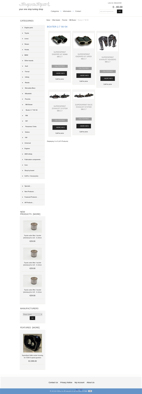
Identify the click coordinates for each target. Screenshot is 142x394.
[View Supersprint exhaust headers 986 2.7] (107, 51)
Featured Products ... (31, 197)
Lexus (26, 38)
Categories (55, 11)
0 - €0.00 (117, 7)
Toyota (27, 33)
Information (67, 11)
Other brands (56, 20)
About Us (90, 382)
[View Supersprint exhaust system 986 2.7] (59, 100)
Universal (28, 143)
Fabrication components (32, 159)
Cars (26, 165)
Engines (27, 148)
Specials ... (28, 186)
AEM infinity (28, 154)
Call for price (60, 79)
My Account (79, 382)
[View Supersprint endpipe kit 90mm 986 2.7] (59, 45)
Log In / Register (115, 3)
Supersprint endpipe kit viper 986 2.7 (84, 56)
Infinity (27, 77)
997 (26, 121)
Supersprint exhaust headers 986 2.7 (107, 59)
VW (26, 137)
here (85, 391)
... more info (60, 73)
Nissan (27, 44)
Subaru (27, 132)
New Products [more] (30, 213)
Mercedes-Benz (30, 88)
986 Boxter (72, 20)
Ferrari (27, 71)
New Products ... (30, 191)
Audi (26, 66)
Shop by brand (29, 170)
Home (48, 20)
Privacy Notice (66, 382)
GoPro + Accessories (31, 176)
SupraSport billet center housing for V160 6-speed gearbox (32, 356)
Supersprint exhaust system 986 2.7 (59, 108)
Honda (27, 49)
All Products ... (29, 202)
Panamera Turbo (30, 126)
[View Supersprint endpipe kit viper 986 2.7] (83, 48)
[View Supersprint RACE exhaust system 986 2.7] (83, 98)
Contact (78, 11)
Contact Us (53, 382)
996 (26, 115)
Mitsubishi (28, 93)
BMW (26, 55)
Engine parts (29, 27)
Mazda (27, 82)
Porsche (64, 20)
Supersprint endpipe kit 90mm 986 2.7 (59, 54)
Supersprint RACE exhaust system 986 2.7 (83, 107)
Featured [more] (30, 327)
